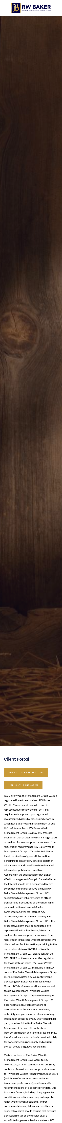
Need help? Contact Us (23, 785)
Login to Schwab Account (26, 772)
